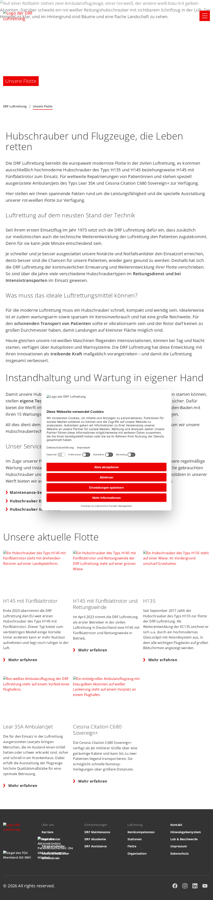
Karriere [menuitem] (47, 832)
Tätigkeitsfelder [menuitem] (53, 846)
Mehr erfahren (22, 660)
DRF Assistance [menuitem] (95, 846)
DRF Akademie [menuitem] (95, 839)
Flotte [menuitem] (132, 846)
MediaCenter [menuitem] (51, 839)
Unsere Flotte (43, 106)
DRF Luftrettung (15, 106)
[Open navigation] (204, 16)
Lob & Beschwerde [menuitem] (184, 839)
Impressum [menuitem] (178, 846)
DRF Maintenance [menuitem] (97, 832)
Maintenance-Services (31, 492)
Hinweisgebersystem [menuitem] (185, 832)
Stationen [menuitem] (135, 839)
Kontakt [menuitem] (176, 825)
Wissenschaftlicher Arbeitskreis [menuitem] (55, 855)
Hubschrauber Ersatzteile (35, 500)
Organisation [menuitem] (137, 853)
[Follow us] (175, 886)
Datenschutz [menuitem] (179, 853)
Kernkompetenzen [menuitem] (141, 832)
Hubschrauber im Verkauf (35, 509)
